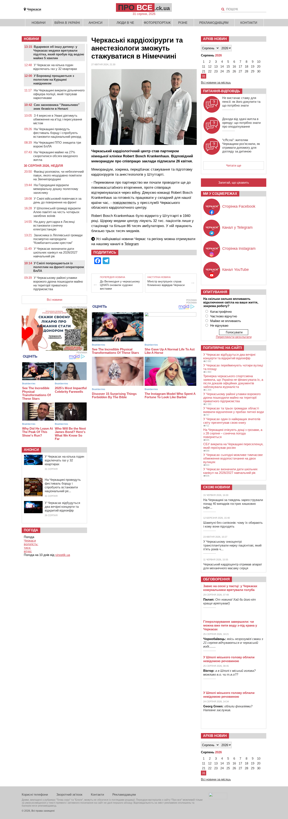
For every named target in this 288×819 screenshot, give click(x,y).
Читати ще (233, 165)
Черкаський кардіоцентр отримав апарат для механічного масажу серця (232, 566)
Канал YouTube (235, 269)
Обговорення (216, 579)
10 (258, 61)
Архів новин (215, 39)
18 (246, 66)
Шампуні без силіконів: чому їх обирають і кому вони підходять (233, 524)
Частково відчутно (223, 316)
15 (228, 66)
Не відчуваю (219, 325)
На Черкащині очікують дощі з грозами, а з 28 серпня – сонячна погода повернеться (232, 433)
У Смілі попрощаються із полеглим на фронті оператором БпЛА (58, 267)
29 (252, 71)
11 (203, 66)
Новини (39, 22)
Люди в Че (125, 22)
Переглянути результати (234, 337)
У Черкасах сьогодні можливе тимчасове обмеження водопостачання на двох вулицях (233, 458)
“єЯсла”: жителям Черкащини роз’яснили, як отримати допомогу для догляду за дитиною (241, 145)
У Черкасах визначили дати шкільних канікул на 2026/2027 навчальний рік (55, 252)
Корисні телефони (35, 794)
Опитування (215, 292)
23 (216, 71)
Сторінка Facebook (238, 206)
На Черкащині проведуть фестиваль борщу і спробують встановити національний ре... (63, 485)
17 (240, 66)
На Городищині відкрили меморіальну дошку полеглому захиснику (55, 188)
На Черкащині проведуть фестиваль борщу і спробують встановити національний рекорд (57, 132)
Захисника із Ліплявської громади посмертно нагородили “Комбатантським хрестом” (57, 238)
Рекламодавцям (214, 22)
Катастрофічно (221, 311)
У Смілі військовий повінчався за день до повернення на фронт (57, 200)
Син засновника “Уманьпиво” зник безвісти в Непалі (56, 106)
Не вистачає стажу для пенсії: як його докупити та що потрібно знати (241, 101)
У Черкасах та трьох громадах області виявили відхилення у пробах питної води (233, 410)
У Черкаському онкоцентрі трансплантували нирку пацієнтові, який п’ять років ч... (232, 545)
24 (222, 71)
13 (216, 66)
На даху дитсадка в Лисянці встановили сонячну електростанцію (54, 225)
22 (209, 71)
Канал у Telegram (237, 227)
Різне (182, 22)
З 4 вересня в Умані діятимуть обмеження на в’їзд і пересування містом (57, 119)
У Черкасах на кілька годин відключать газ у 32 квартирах (55, 67)
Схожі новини (216, 487)
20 (258, 66)
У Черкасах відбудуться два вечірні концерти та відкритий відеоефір (62, 506)
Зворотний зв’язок (69, 794)
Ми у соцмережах (220, 193)
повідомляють (124, 203)
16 (234, 66)
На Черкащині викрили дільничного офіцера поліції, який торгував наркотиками (59, 94)
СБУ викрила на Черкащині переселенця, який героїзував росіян (233, 445)
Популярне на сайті (222, 348)
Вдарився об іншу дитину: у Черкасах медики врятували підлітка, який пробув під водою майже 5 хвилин (58, 52)
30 (258, 71)
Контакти (248, 22)
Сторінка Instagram (239, 248)
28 (246, 71)
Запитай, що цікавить (233, 182)
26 (234, 71)
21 (203, 71)
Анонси (95, 22)
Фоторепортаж (157, 22)
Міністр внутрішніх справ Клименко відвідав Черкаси (166, 283)
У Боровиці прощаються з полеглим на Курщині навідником (53, 79)
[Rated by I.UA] (218, 798)
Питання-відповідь (221, 91)
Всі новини (54, 299)
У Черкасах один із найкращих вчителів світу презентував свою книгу (231, 420)
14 (222, 66)
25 (228, 71)
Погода (31, 530)
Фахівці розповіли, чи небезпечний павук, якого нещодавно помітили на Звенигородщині (58, 175)
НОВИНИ (31, 39)
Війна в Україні (67, 22)
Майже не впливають (225, 321)
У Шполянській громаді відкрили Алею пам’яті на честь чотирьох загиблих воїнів (57, 212)
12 (209, 66)
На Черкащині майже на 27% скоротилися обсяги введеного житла (55, 156)
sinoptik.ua (62, 555)
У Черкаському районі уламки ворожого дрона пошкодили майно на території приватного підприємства (58, 283)
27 (240, 71)
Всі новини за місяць (216, 82)
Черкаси (34, 9)
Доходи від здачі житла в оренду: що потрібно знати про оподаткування (241, 122)
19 (252, 66)
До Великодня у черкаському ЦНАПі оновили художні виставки (120, 285)
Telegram (131, 244)
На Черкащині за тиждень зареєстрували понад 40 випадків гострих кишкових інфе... (233, 503)
